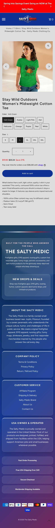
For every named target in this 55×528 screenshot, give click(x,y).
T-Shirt (17, 28)
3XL (42, 140)
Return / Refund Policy (27, 371)
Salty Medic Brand (27, 400)
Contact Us (27, 409)
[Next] (51, 6)
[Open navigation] (9, 19)
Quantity (5, 151)
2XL (34, 140)
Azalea (19, 120)
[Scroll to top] (49, 520)
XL (27, 140)
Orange (19, 126)
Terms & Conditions (27, 362)
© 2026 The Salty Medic (27, 520)
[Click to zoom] (48, 46)
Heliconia (7, 126)
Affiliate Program (27, 391)
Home (9, 28)
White (45, 126)
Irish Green (8, 120)
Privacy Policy (27, 366)
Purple (28, 126)
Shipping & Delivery (27, 395)
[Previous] (4, 6)
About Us (27, 404)
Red (36, 126)
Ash (40, 120)
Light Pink (30, 120)
